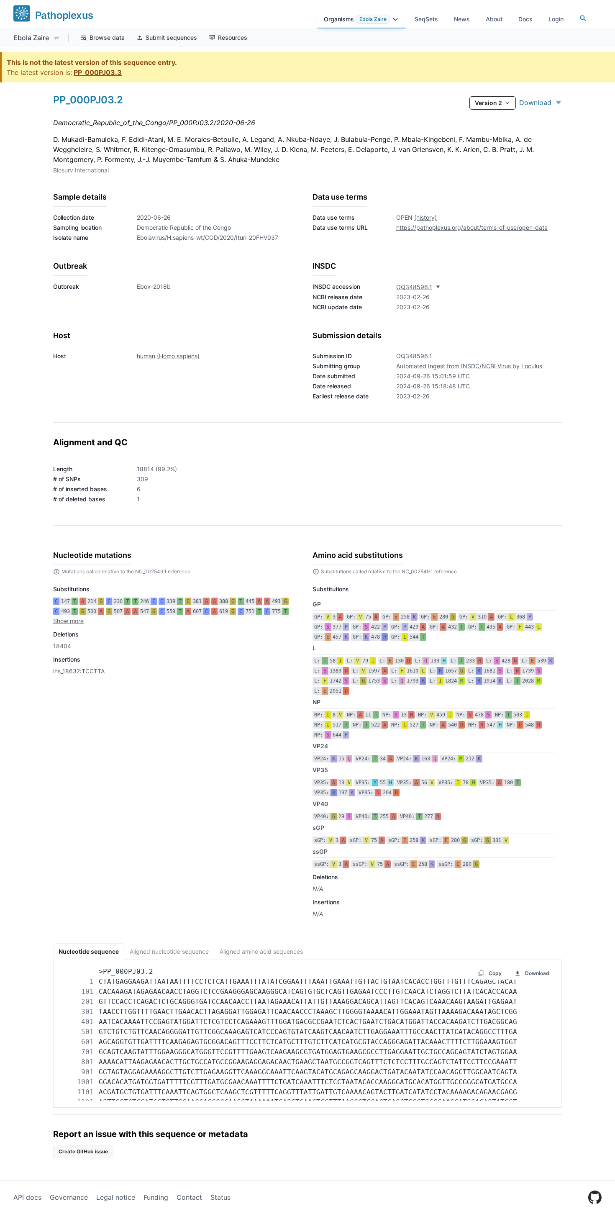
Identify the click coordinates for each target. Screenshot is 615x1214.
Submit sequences (171, 37)
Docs (525, 19)
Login (556, 19)
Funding (156, 1197)
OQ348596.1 (414, 286)
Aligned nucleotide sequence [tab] (169, 951)
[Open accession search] (583, 18)
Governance (69, 1197)
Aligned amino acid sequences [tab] (261, 951)
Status (220, 1197)
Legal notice (115, 1197)
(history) (425, 217)
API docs (27, 1197)
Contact (189, 1197)
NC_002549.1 (151, 571)
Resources (232, 37)
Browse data (107, 37)
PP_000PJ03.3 (98, 72)
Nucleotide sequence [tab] (89, 951)
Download (535, 102)
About (494, 19)
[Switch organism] (56, 38)
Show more (68, 620)
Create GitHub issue (83, 1151)
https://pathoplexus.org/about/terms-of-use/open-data (472, 227)
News (462, 19)
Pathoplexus (64, 15)
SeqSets (426, 19)
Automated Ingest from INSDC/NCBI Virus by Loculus (469, 366)
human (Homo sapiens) (168, 355)
